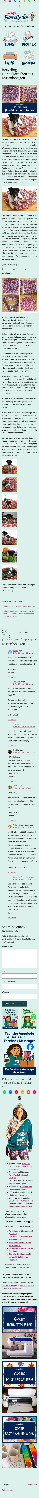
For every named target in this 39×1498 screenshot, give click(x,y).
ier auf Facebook (15, 1288)
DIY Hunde (12, 614)
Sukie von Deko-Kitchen (22, 877)
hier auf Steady (8, 1285)
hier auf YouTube (27, 1285)
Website (5, 992)
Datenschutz (7, 1490)
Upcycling (31, 606)
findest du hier (23, 1267)
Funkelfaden (7, 1485)
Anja (14, 724)
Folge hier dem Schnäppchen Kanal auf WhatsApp (21, 1166)
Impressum (32, 1485)
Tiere (25, 606)
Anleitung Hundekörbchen (12, 611)
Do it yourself (17, 606)
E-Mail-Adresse (9, 982)
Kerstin (15, 651)
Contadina (17, 682)
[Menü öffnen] (19, 6)
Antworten (12, 677)
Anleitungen (6, 606)
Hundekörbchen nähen (25, 614)
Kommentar (7, 947)
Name (5, 971)
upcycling (14, 616)
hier (19, 588)
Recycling (5, 616)
